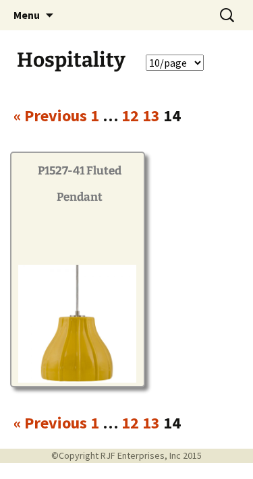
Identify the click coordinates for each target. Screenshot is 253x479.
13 (151, 115)
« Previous (50, 115)
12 (130, 115)
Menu (26, 15)
